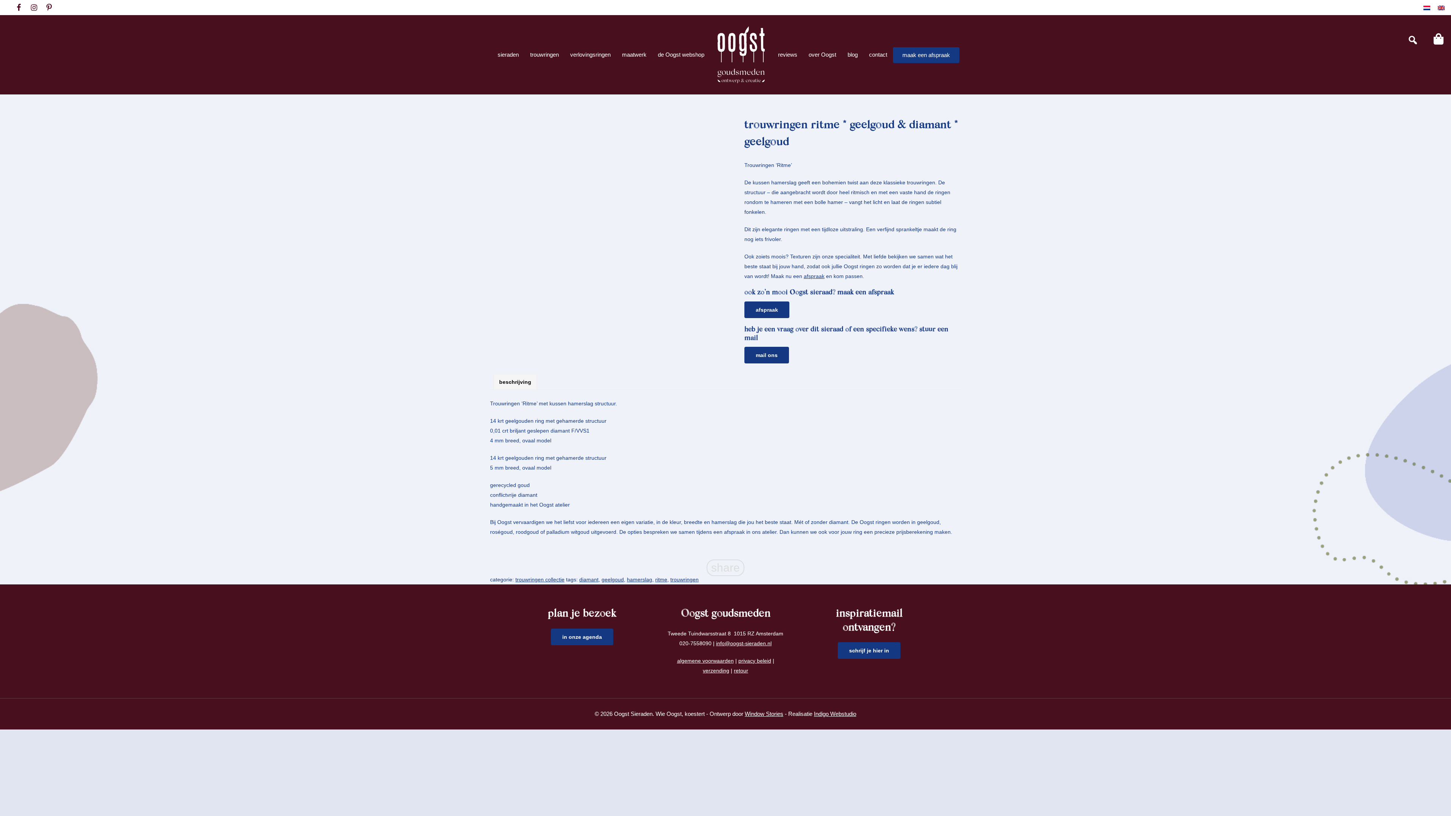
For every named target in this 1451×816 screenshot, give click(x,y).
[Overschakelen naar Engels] (1441, 7)
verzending (716, 671)
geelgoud (613, 579)
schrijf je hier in (869, 651)
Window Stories (764, 714)
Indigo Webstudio (835, 714)
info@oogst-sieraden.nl (744, 643)
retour (741, 671)
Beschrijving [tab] (515, 382)
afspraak (814, 276)
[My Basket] (1438, 39)
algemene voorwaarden (705, 661)
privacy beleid (754, 661)
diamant (589, 579)
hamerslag (639, 579)
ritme (661, 579)
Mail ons (767, 355)
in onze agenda (582, 637)
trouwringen (684, 579)
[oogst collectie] (741, 54)
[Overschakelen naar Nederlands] (1427, 7)
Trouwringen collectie (540, 579)
